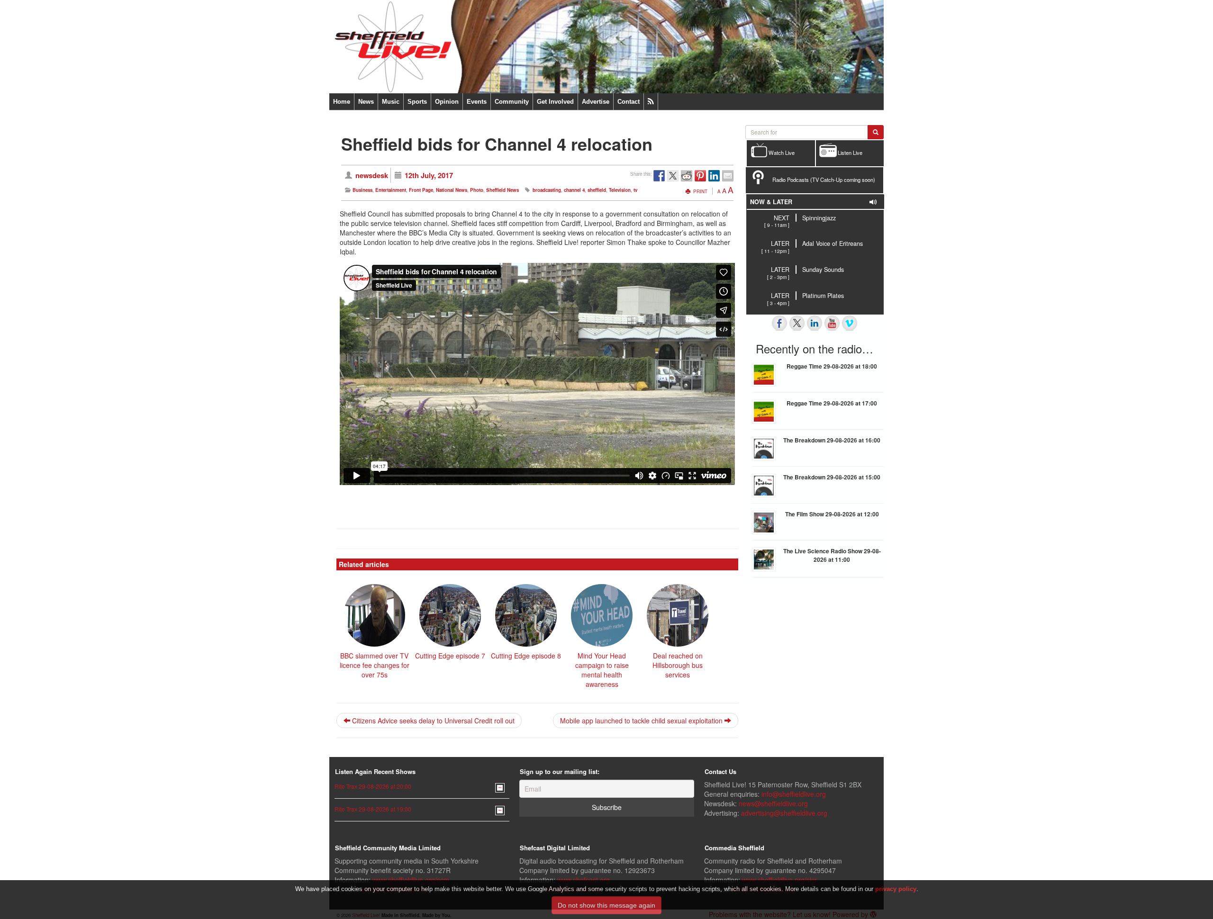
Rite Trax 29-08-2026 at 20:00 (373, 786)
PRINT (699, 191)
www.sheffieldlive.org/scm (410, 879)
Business (362, 190)
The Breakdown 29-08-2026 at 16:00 (831, 440)
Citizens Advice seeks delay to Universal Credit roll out (432, 720)
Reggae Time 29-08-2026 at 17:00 (832, 403)
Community (512, 101)
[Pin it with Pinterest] (700, 175)
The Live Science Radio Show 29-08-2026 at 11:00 (832, 555)
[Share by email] (727, 175)
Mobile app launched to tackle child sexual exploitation (642, 720)
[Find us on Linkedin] (814, 323)
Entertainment (390, 190)
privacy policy (895, 888)
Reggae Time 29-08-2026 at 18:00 (832, 366)
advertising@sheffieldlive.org (784, 813)
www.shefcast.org (583, 879)
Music (390, 101)
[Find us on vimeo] (849, 323)
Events (477, 101)
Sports (417, 101)
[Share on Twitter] (673, 175)
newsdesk (371, 175)
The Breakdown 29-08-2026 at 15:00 (831, 477)
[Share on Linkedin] (714, 175)
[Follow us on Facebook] (779, 323)
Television (620, 190)
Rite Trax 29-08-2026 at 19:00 (373, 809)
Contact (628, 101)
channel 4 (574, 190)
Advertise (595, 101)
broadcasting (547, 190)
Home (341, 101)
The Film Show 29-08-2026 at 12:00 (832, 514)
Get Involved (555, 101)
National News (451, 190)
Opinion (447, 101)
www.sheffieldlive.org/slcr (779, 879)
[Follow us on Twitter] (797, 323)
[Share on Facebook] (659, 175)
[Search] (876, 132)
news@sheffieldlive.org (773, 803)
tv (635, 190)
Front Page (421, 190)
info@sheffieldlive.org (793, 794)
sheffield (597, 190)
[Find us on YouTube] (832, 323)
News (366, 101)
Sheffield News (502, 190)
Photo (476, 190)
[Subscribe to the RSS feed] (651, 101)
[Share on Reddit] (686, 175)
